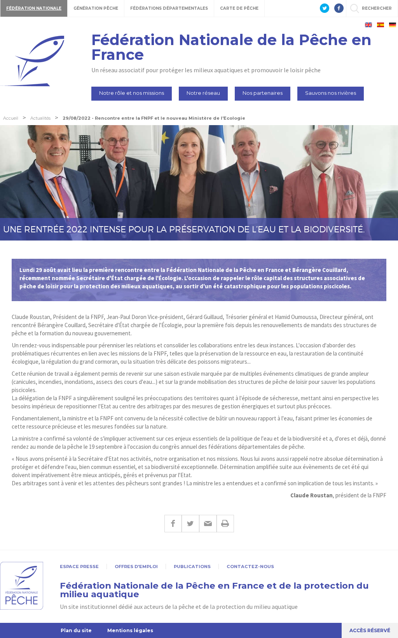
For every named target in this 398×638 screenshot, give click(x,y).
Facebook (173, 523)
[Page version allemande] (392, 25)
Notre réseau (203, 93)
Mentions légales (130, 630)
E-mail (207, 523)
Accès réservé (369, 630)
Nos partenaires (263, 93)
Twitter (190, 523)
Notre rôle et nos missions (131, 93)
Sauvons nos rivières (330, 93)
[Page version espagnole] (380, 25)
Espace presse (79, 566)
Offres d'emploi (136, 566)
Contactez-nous (250, 566)
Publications (192, 566)
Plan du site (76, 630)
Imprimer (225, 523)
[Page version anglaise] (368, 25)
